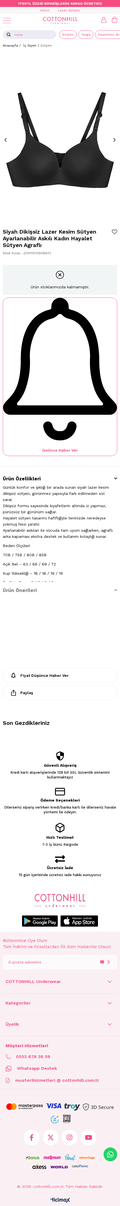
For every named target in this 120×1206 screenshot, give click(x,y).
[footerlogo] (60, 900)
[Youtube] (88, 1137)
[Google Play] (40, 921)
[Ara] (8, 34)
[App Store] (79, 921)
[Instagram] (69, 1137)
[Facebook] (31, 1137)
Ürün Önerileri (20, 590)
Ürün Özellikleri (22, 478)
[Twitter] (50, 1137)
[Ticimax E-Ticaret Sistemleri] (60, 1200)
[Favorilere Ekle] (114, 231)
